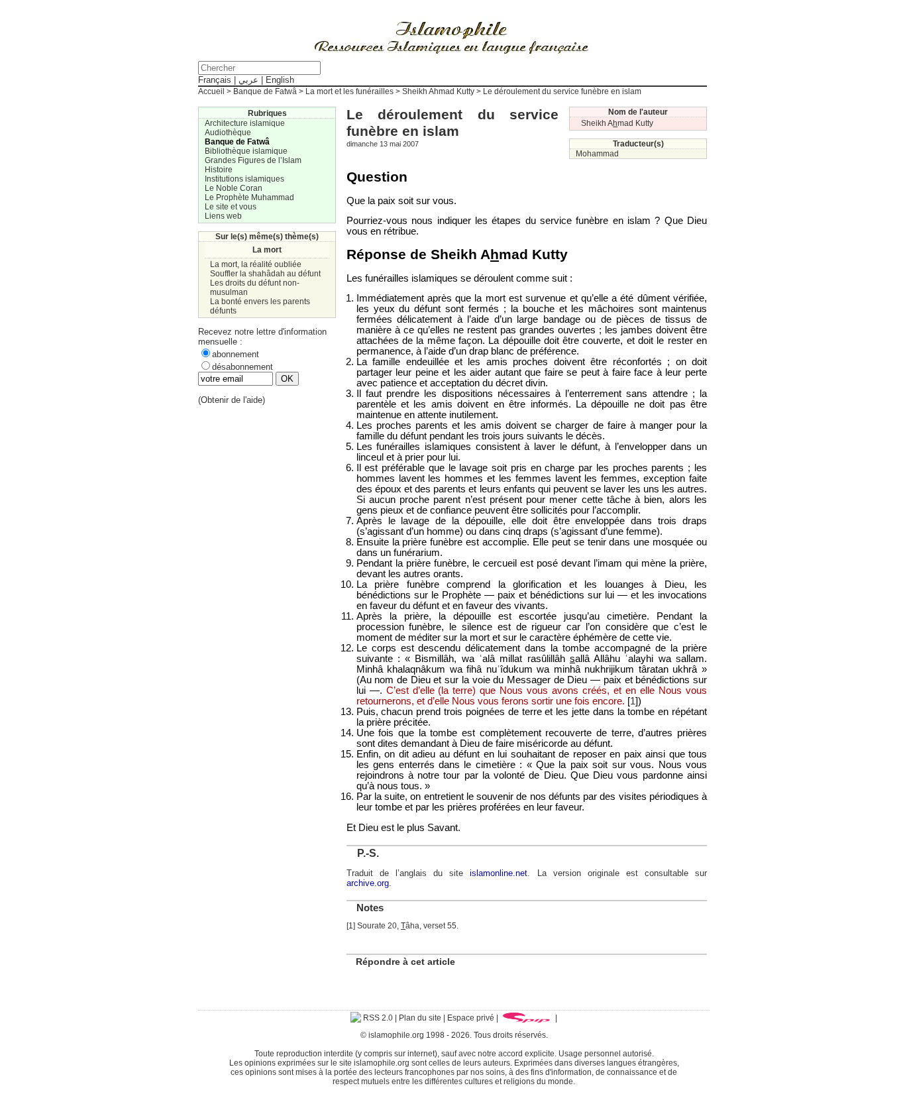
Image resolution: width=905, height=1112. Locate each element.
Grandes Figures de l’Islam (253, 160)
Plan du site (420, 1018)
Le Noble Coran (233, 188)
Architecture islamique (245, 123)
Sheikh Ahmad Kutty (438, 91)
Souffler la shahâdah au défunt (265, 273)
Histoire (219, 169)
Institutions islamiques (244, 179)
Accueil (211, 91)
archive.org (367, 883)
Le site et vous (230, 206)
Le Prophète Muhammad (249, 197)
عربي (248, 80)
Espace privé (470, 1018)
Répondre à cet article (405, 961)
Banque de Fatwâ (265, 91)
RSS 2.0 (377, 1018)
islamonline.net (498, 873)
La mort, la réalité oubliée (255, 264)
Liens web (223, 216)
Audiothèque (228, 132)
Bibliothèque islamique (246, 151)
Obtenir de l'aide (231, 400)
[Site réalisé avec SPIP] (526, 1018)
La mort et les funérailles (349, 91)
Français (214, 80)
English (280, 80)
